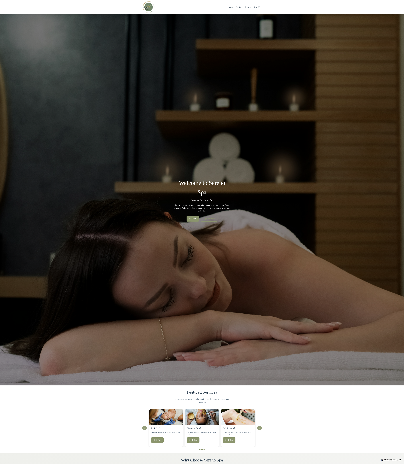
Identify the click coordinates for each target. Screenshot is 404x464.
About (231, 7)
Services (239, 7)
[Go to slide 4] (204, 449)
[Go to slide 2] (201, 449)
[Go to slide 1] (199, 449)
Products (248, 7)
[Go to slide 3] (202, 449)
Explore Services (209, 219)
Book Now (258, 7)
